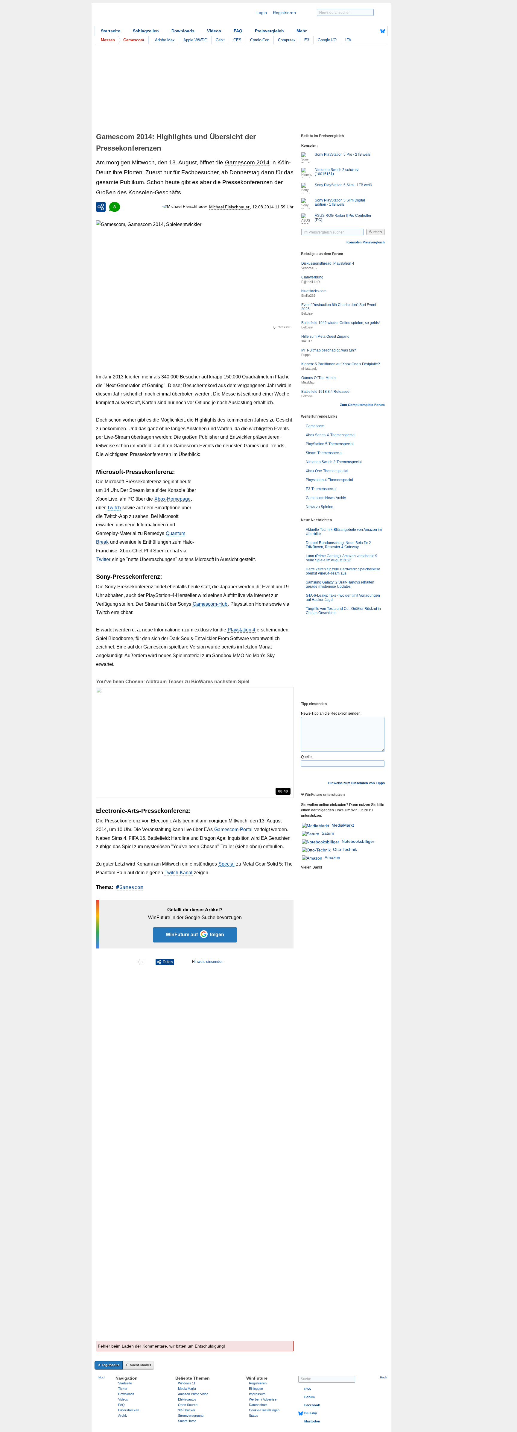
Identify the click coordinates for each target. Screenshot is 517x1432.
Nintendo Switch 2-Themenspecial (334, 462)
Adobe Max (165, 40)
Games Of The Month (318, 378)
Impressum (257, 1394)
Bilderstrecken (128, 1410)
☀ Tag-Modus (108, 1365)
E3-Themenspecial (321, 489)
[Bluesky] (382, 31)
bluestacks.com (313, 291)
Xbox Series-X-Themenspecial (330, 435)
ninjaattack (309, 368)
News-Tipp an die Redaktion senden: (331, 713)
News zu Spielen (319, 507)
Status (253, 1415)
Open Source (187, 1405)
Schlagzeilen (146, 30)
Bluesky (310, 1413)
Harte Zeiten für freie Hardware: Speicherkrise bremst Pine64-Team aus (343, 571)
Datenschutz (258, 1405)
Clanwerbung (312, 277)
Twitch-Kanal (178, 872)
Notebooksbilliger (358, 841)
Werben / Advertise (262, 1399)
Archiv (122, 1415)
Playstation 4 (241, 629)
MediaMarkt (343, 825)
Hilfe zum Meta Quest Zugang (325, 336)
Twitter (103, 559)
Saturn (328, 833)
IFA (348, 40)
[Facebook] (373, 31)
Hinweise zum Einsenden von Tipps (356, 783)
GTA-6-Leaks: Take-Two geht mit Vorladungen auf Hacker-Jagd (343, 597)
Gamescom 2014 (247, 162)
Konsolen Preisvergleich (365, 242)
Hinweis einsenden (207, 962)
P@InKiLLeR (310, 282)
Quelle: (307, 757)
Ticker (122, 1388)
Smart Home (187, 1421)
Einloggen (256, 1388)
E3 (306, 40)
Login (261, 12)
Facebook (312, 1405)
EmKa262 (308, 295)
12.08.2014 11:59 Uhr (273, 207)
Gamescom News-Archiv (326, 498)
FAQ (238, 30)
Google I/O (327, 40)
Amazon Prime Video (193, 1394)
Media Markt (187, 1388)
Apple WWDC (195, 40)
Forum (309, 1397)
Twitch (114, 507)
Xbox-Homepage (172, 498)
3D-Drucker (186, 1410)
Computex (287, 40)
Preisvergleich (269, 30)
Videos (214, 30)
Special (226, 863)
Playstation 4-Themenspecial (329, 480)
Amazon (332, 857)
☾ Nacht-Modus (138, 1365)
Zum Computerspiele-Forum (362, 405)
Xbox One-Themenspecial (327, 471)
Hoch (102, 1377)
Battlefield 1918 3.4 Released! (325, 392)
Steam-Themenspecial (324, 453)
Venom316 (309, 268)
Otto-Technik (345, 849)
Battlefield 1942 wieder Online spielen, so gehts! (340, 323)
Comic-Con (259, 40)
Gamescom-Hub (210, 604)
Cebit (220, 40)
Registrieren (284, 12)
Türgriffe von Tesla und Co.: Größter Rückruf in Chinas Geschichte (343, 611)
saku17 (306, 341)
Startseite (110, 30)
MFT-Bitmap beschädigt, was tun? (328, 350)
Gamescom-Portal (233, 829)
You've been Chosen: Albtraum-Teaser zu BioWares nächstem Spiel (172, 681)
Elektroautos (187, 1399)
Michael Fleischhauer (229, 206)
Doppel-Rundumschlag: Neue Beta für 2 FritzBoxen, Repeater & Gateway (338, 545)
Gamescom (131, 887)
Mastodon (312, 1421)
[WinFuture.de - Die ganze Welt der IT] (145, 16)
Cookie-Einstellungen (264, 1410)
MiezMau (307, 382)
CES (237, 40)
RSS (307, 1389)
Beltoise (307, 313)
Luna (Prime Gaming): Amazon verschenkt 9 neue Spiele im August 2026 (341, 558)
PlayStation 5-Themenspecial (330, 444)
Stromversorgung (190, 1415)
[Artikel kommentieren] (117, 962)
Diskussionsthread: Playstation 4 (327, 263)
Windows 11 (186, 1383)
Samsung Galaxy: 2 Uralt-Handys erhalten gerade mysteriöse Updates (340, 584)
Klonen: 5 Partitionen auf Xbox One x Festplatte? (340, 364)
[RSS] (364, 31)
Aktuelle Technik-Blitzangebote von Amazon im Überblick (344, 532)
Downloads (182, 30)
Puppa (306, 355)
